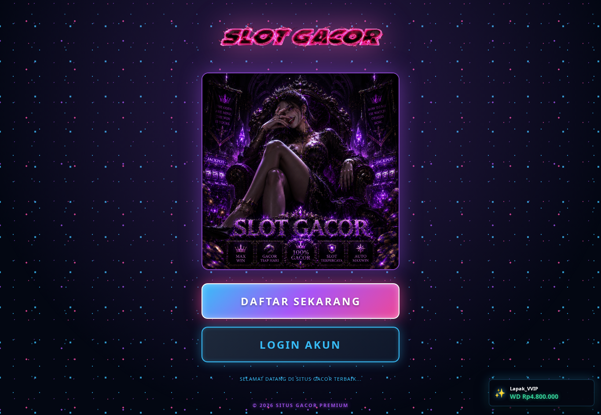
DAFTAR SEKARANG (301, 301)
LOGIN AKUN (300, 344)
